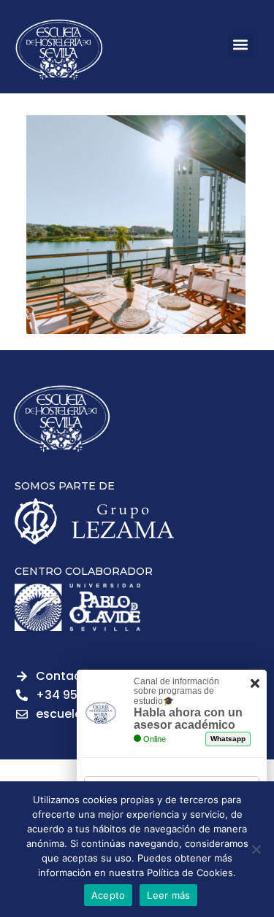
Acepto (108, 895)
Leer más (168, 895)
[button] (240, 45)
